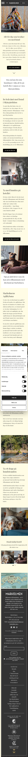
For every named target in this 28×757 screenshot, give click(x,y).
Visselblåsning (14, 708)
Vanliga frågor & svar (14, 703)
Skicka (14, 653)
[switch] (24, 381)
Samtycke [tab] (5, 350)
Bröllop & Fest (14, 678)
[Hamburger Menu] (3, 3)
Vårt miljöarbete (14, 706)
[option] (7, 3)
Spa (14, 671)
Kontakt (14, 690)
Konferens (14, 667)
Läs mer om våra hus (10, 150)
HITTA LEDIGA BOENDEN (14, 67)
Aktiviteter (14, 680)
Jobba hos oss (14, 694)
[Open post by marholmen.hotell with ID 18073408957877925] (20, 557)
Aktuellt (14, 697)
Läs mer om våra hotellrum (12, 239)
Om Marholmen (14, 699)
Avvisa (14, 407)
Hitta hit (13, 688)
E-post (5, 646)
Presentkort (14, 682)
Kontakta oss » (14, 624)
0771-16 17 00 (15, 619)
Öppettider (14, 692)
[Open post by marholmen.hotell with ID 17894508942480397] (7, 557)
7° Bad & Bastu (14, 673)
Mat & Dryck (14, 676)
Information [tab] (14, 350)
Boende (14, 669)
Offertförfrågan (14, 701)
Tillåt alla (14, 397)
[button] (2, 557)
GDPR (16, 660)
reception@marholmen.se (15, 622)
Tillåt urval (14, 402)
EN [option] (7, 3)
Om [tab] (23, 350)
